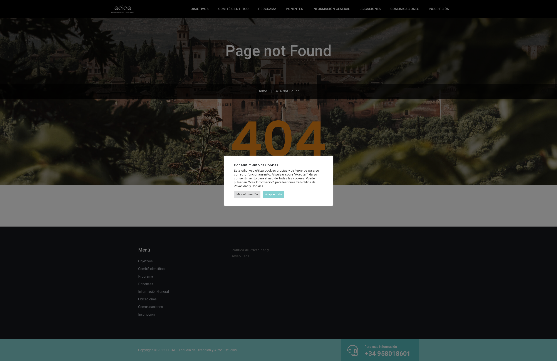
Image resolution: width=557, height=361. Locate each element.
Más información (247, 194)
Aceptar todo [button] (273, 194)
